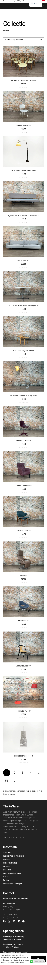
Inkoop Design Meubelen (13, 856)
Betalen (6, 866)
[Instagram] (9, 921)
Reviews (6, 880)
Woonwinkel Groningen (12, 884)
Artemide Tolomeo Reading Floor (23, 395)
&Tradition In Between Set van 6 (23, 80)
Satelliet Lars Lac (23, 530)
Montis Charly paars (24, 485)
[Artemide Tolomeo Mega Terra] (23, 151)
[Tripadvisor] (23, 921)
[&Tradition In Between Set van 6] (23, 61)
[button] (3, 6)
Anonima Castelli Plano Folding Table (23, 305)
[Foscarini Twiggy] (23, 691)
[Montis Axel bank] (23, 241)
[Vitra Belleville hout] (23, 647)
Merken (6, 859)
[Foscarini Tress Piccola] (23, 737)
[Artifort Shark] (23, 601)
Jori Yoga (23, 575)
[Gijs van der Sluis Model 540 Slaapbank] (23, 196)
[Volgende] (14, 780)
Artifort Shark (23, 620)
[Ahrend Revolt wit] (23, 106)
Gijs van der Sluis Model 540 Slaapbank (23, 215)
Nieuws (6, 877)
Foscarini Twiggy (23, 711)
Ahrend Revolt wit (23, 125)
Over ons (7, 852)
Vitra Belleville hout (23, 666)
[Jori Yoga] (23, 556)
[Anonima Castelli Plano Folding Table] (23, 286)
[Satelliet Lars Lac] (23, 511)
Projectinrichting (10, 863)
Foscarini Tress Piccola (23, 756)
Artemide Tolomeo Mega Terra (23, 170)
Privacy (22, 962)
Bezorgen (7, 870)
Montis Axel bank (23, 260)
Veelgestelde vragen (12, 873)
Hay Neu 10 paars (23, 440)
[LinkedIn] (19, 921)
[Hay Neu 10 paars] (23, 421)
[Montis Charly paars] (23, 466)
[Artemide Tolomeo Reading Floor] (23, 376)
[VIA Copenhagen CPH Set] (23, 331)
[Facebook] (4, 921)
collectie (21, 837)
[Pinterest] (14, 921)
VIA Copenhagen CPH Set (23, 350)
